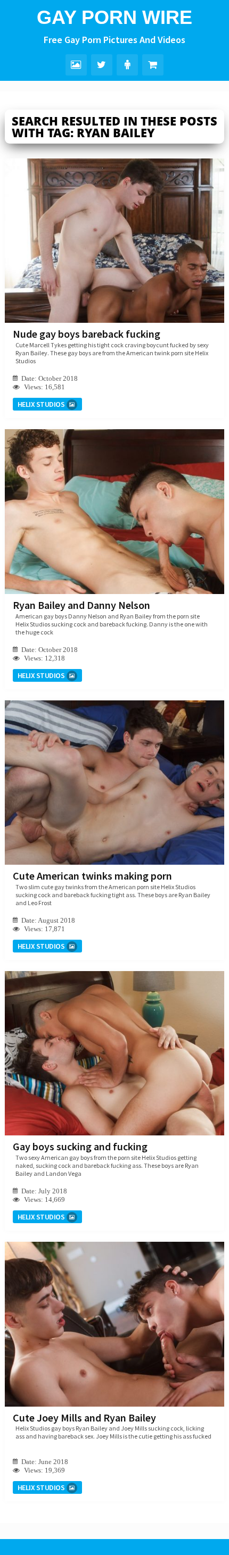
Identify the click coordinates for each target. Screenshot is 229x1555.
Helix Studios (41, 404)
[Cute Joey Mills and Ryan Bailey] (115, 1324)
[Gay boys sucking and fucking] (115, 1053)
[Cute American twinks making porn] (115, 782)
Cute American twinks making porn (92, 875)
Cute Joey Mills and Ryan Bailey (84, 1417)
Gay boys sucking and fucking (80, 1146)
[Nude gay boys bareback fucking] (115, 240)
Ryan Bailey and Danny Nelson (81, 605)
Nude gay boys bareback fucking (86, 333)
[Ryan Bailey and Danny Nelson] (115, 511)
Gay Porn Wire (114, 17)
